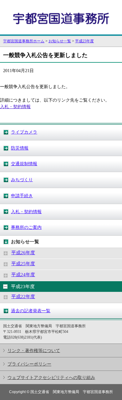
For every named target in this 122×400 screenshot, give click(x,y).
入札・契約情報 (26, 211)
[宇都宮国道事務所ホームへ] (61, 31)
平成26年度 (23, 252)
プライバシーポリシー (29, 363)
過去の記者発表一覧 (30, 310)
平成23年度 (84, 41)
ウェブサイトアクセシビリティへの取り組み (51, 377)
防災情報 (19, 147)
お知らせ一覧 (59, 41)
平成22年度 (23, 296)
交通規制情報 (24, 163)
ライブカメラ (24, 131)
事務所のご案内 (26, 227)
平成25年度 (23, 263)
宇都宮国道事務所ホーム (23, 41)
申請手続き (22, 195)
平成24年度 (23, 274)
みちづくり (22, 179)
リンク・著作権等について (34, 350)
